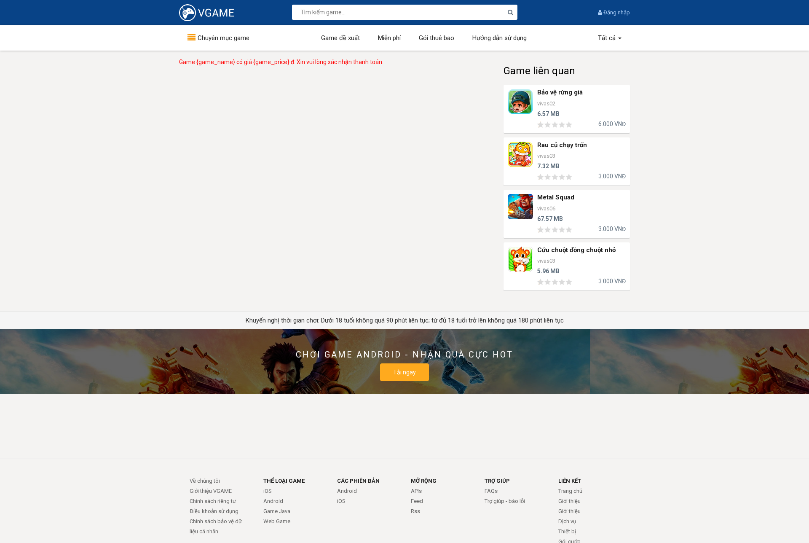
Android (273, 501)
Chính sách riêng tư (213, 501)
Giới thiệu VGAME (211, 491)
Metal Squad (555, 197)
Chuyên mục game (223, 38)
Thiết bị (567, 531)
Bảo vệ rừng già (560, 92)
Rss (415, 511)
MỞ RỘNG (424, 481)
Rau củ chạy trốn (562, 145)
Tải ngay (404, 372)
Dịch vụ (567, 521)
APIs (416, 491)
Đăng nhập (616, 12)
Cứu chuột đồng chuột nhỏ (576, 250)
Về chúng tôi (205, 481)
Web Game (276, 521)
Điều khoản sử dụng (214, 511)
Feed (417, 501)
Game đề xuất (340, 38)
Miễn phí (389, 38)
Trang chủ (570, 491)
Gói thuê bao (436, 38)
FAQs (491, 491)
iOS (267, 491)
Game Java (276, 511)
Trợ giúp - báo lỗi (505, 501)
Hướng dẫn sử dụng (499, 38)
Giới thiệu (569, 501)
